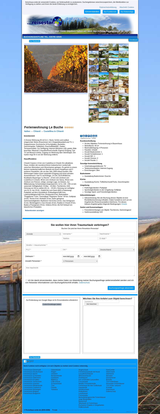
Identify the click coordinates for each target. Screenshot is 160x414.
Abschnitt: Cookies (127, 7)
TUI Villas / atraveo (113, 385)
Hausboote (83, 387)
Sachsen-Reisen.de (106, 410)
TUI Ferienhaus (112, 381)
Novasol (109, 376)
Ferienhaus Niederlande (33, 385)
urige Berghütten (85, 399)
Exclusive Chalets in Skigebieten (91, 405)
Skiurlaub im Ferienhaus (88, 403)
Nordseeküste (56, 376)
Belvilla (109, 380)
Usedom (54, 374)
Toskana (54, 389)
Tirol (52, 385)
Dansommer (111, 378)
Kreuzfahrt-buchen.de (74, 410)
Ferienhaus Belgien (31, 391)
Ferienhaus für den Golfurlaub (90, 385)
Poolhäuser (83, 378)
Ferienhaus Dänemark (32, 370)
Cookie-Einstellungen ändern (52, 304)
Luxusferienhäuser (86, 374)
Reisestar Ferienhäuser (115, 383)
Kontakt (109, 387)
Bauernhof (83, 401)
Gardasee (55, 378)
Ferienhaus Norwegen (32, 389)
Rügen (53, 372)
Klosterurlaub (84, 389)
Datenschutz (84, 283)
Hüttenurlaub (84, 407)
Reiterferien (83, 391)
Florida (53, 387)
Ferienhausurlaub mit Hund (89, 372)
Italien (27, 131)
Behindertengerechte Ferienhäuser (92, 397)
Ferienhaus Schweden (32, 376)
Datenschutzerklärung (107, 7)
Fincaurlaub (83, 381)
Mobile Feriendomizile (87, 383)
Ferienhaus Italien (30, 374)
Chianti (36, 131)
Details (124, 204)
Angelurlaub (83, 370)
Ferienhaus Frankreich (32, 387)
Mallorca (54, 380)
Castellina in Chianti (54, 131)
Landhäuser (83, 393)
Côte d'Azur (55, 381)
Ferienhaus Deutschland (33, 372)
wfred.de (134, 411)
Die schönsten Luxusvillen (89, 380)
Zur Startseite (34, 41)
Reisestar (62, 410)
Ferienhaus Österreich (32, 378)
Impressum (110, 389)
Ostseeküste (56, 370)
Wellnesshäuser (85, 376)
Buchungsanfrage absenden (121, 288)
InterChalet (110, 372)
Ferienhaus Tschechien (33, 381)
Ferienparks (83, 395)
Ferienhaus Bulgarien (32, 393)
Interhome (110, 374)
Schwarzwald (56, 383)
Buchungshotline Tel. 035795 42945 (43, 37)
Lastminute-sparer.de (90, 410)
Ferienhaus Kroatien (31, 380)
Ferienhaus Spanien (31, 383)
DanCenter (110, 370)
